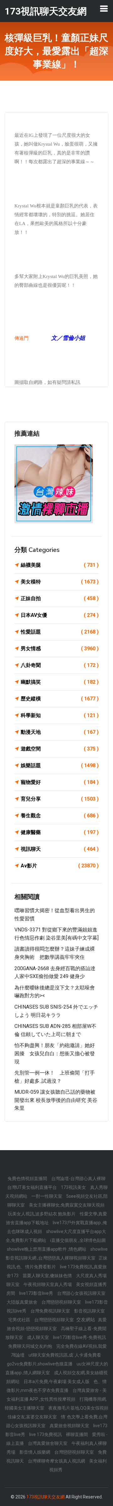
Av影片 (60, 866)
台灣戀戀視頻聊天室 (61, 1302)
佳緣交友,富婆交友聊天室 (33, 1416)
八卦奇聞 (60, 665)
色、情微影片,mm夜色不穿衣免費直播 (57, 1386)
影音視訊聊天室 (89, 1310)
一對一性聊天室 (47, 1196)
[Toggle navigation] (104, 8)
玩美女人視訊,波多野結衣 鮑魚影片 (42, 1213)
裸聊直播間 (77, 1434)
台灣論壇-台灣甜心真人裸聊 (78, 1178)
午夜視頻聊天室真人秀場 (48, 1284)
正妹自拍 (60, 598)
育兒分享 (60, 799)
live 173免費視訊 (46, 1434)
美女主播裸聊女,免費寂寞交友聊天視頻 (67, 1205)
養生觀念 (60, 816)
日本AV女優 (60, 615)
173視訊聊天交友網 (45, 1496)
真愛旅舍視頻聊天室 (70, 1425)
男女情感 (60, 649)
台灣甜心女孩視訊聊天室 (81, 1293)
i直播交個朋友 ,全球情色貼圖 (78, 1240)
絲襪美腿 (60, 565)
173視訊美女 (74, 1187)
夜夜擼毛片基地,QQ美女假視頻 (78, 1407)
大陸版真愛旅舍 (22, 1302)
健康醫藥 (60, 832)
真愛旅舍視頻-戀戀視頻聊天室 (57, 1324)
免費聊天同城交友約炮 (30, 1346)
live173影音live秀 (36, 1293)
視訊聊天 (60, 849)
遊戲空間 (60, 749)
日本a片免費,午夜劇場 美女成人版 (57, 1381)
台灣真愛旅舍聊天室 (48, 1443)
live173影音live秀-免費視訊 (79, 1337)
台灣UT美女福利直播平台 (32, 1187)
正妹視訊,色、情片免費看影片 (57, 1262)
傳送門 (21, 338)
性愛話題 (60, 632)
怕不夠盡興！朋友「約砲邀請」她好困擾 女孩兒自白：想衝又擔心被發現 (54, 1053)
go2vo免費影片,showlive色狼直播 (40, 1363)
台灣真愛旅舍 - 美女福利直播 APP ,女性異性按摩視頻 (57, 1395)
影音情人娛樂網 (35, 1452)
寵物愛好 (60, 782)
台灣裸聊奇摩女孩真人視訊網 (57, 1460)
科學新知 (60, 715)
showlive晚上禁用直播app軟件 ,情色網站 (47, 1249)
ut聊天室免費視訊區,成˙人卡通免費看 (65, 1355)
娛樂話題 (60, 765)
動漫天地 (60, 732)
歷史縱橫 (60, 699)
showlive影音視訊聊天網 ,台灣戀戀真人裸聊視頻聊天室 (57, 1253)
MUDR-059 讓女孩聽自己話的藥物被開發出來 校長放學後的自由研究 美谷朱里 (55, 1100)
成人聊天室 (38, 1337)
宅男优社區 (19, 1319)
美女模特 (60, 582)
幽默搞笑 (60, 682)
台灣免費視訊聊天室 (50, 1310)
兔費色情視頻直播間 (28, 1178)
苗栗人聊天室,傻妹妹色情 (48, 1275)
